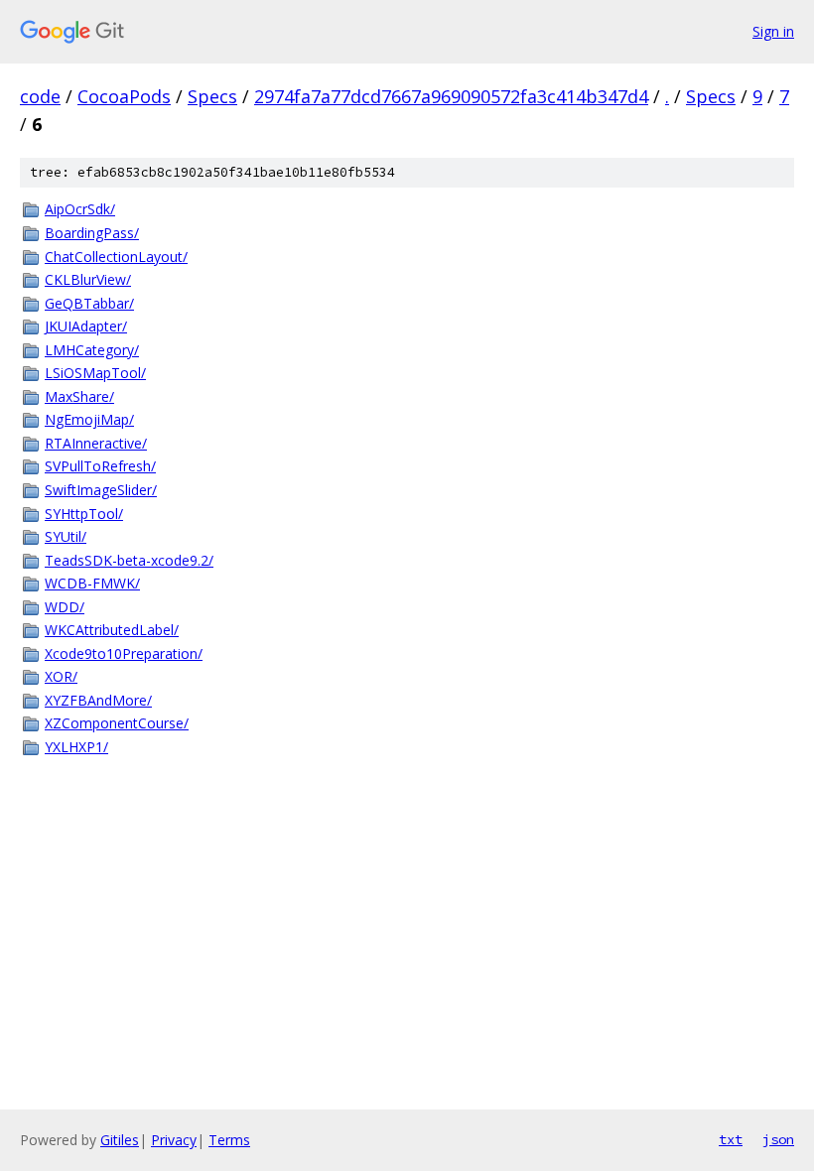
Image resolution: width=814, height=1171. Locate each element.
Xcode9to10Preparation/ (124, 653)
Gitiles (119, 1139)
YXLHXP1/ (76, 746)
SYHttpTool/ (84, 513)
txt (731, 1139)
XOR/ (61, 676)
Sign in (773, 31)
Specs (212, 96)
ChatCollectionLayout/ (116, 256)
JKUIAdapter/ (86, 326)
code (40, 96)
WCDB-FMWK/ (92, 583)
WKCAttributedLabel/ (112, 629)
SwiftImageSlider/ (101, 489)
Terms (229, 1139)
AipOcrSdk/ (80, 208)
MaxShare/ (79, 396)
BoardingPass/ (92, 232)
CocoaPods (124, 96)
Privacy (174, 1139)
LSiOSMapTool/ (95, 372)
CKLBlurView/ (88, 279)
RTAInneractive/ (96, 443)
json (778, 1139)
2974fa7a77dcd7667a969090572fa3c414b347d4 (451, 96)
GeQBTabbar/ (89, 303)
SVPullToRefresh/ (100, 465)
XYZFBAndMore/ (98, 700)
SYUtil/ (65, 536)
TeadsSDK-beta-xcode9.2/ (129, 560)
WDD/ (64, 606)
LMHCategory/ (92, 349)
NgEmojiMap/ (89, 419)
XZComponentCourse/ (117, 723)
